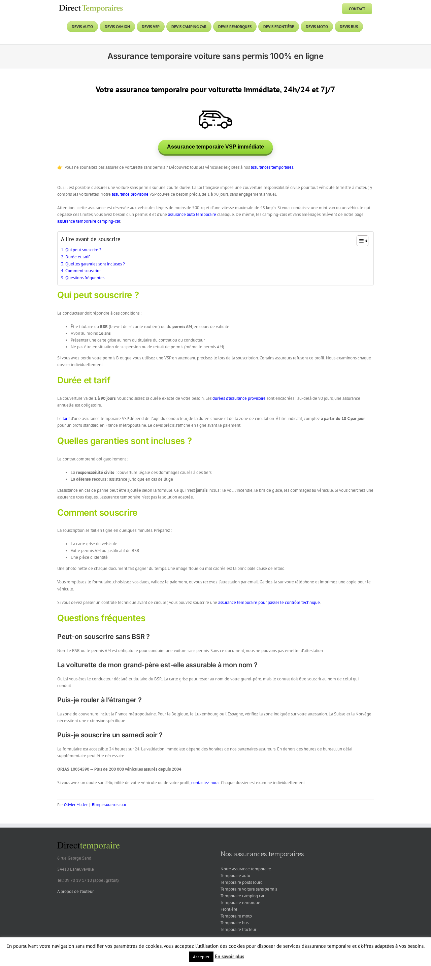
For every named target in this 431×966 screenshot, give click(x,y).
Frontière (229, 909)
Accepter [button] (201, 957)
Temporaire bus (234, 923)
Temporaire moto (236, 916)
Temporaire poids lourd (242, 882)
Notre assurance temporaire (246, 869)
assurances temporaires (272, 167)
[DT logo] (91, 5)
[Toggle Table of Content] (359, 241)
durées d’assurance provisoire (239, 398)
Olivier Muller (76, 804)
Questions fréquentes (84, 278)
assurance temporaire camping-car (88, 221)
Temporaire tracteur (238, 929)
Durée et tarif (77, 257)
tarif (66, 418)
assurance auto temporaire (192, 214)
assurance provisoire (130, 194)
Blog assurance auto (109, 804)
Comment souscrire (83, 270)
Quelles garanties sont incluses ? (95, 264)
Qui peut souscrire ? (83, 250)
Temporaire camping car (242, 896)
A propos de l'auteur (75, 891)
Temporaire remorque (240, 902)
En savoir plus (229, 956)
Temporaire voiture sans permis (249, 889)
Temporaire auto (235, 875)
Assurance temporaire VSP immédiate (215, 147)
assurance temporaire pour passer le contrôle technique (269, 602)
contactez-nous (205, 782)
